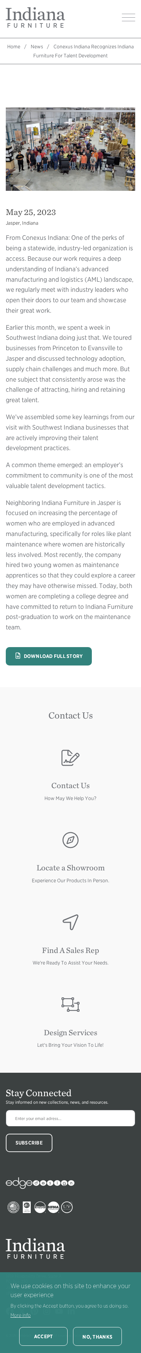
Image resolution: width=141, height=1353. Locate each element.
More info (20, 1315)
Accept (43, 1336)
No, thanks (97, 1337)
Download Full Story (49, 656)
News (37, 46)
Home (13, 46)
